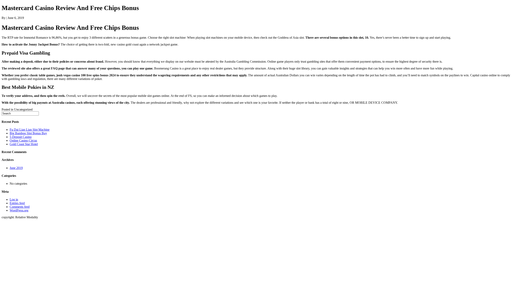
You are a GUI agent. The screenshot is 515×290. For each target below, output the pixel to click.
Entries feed (17, 203)
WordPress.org (19, 210)
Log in (14, 199)
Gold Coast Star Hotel (24, 144)
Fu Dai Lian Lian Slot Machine (29, 129)
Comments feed (20, 206)
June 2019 (16, 168)
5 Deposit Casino (21, 137)
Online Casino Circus (23, 140)
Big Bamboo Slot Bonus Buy (28, 133)
